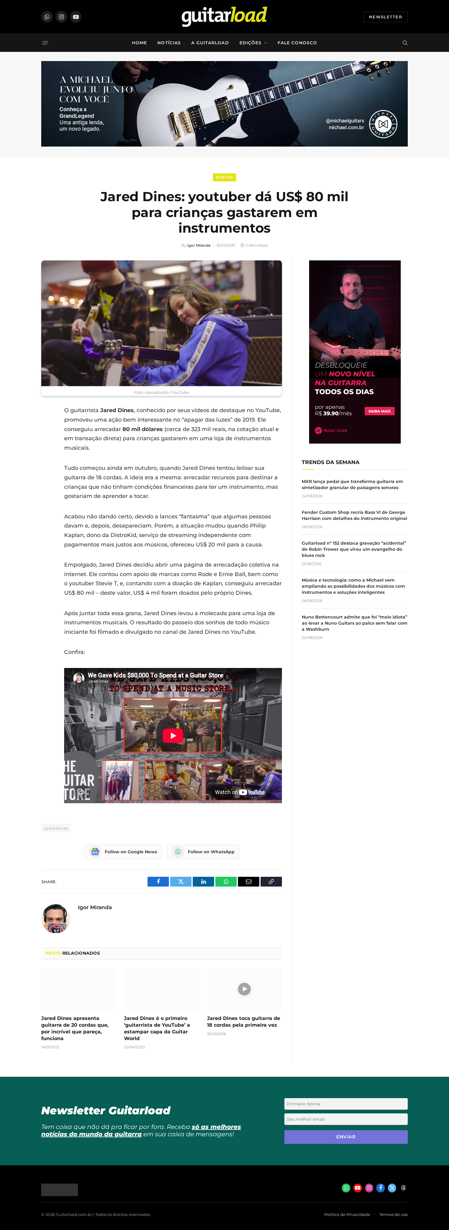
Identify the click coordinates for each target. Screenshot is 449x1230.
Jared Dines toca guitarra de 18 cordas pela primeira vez (243, 1021)
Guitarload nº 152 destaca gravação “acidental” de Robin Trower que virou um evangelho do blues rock (354, 549)
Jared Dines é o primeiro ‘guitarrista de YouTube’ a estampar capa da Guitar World (157, 1028)
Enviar (346, 1137)
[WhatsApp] (47, 473)
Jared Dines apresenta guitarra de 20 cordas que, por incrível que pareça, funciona (74, 1028)
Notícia (224, 177)
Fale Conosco (297, 42)
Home (139, 42)
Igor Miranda (198, 245)
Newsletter (385, 16)
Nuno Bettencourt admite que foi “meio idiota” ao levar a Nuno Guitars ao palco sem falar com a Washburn (354, 623)
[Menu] (45, 43)
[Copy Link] (47, 488)
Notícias (169, 42)
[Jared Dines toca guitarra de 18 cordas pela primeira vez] (244, 989)
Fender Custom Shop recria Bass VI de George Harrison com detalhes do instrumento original (354, 515)
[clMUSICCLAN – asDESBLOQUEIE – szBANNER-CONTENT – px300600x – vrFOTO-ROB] (355, 442)
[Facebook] (47, 426)
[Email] (47, 457)
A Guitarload (210, 42)
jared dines (56, 828)
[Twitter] (47, 442)
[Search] (404, 43)
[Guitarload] (224, 17)
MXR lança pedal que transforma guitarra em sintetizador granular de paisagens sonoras (352, 484)
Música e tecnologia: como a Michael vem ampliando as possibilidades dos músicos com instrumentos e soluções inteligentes (353, 586)
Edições (250, 42)
